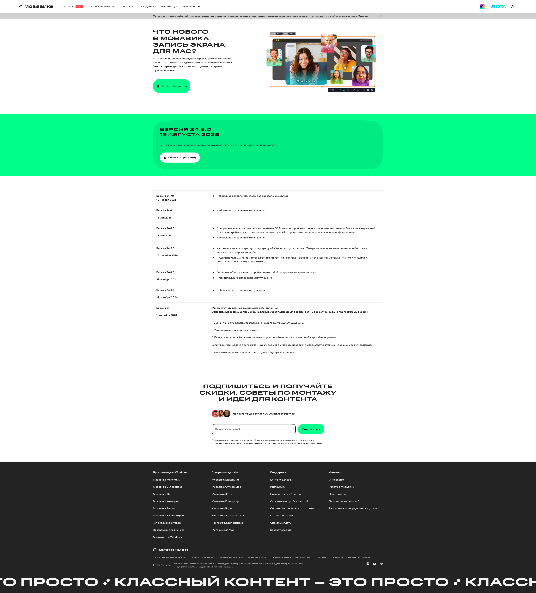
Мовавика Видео (164, 508)
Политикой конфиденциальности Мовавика (346, 15)
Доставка (321, 557)
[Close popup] (381, 15)
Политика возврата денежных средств (351, 557)
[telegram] (381, 564)
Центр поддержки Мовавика (278, 352)
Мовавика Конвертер (166, 501)
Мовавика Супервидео (167, 486)
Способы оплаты (281, 522)
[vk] (368, 564)
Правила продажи (257, 557)
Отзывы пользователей (344, 501)
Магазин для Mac (223, 530)
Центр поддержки (281, 479)
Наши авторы (337, 494)
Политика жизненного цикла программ (291, 557)
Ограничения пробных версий (289, 501)
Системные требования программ (292, 508)
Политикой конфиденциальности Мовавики (300, 443)
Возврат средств (281, 530)
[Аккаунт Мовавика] (512, 6)
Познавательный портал (286, 494)
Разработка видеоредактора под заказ (354, 508)
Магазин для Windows (167, 537)
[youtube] (374, 564)
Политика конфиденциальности (169, 557)
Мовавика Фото (163, 494)
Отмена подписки (281, 515)
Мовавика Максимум (166, 479)
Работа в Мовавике (341, 486)
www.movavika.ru (292, 323)
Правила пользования (202, 557)
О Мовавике (337, 479)
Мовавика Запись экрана (169, 515)
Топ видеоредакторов (167, 522)
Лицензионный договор (230, 557)
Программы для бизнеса (169, 530)
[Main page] (36, 6)
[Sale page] (493, 7)
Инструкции (277, 486)
